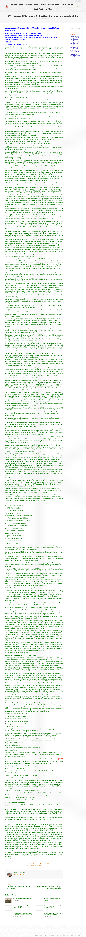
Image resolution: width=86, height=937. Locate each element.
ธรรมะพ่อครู (27, 863)
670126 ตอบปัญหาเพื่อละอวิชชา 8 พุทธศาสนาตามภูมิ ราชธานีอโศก (53, 913)
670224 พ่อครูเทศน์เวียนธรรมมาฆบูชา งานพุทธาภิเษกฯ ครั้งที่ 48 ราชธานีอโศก (22, 913)
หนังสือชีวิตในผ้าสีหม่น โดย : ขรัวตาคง (22, 898)
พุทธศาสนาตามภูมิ (33, 865)
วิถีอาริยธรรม (39, 865)
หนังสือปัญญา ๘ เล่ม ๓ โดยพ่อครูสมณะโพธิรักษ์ (75, 37)
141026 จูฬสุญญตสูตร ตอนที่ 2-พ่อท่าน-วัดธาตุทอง (22, 906)
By (37, 863)
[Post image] (8, 900)
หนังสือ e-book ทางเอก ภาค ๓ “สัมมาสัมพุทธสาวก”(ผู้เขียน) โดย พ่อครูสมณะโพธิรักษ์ (75, 54)
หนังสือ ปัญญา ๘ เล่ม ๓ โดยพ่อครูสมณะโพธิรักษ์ (75, 45)
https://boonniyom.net (19, 874)
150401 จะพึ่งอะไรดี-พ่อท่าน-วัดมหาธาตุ (52, 899)
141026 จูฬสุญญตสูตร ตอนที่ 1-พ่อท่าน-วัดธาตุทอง (52, 906)
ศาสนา (31, 863)
